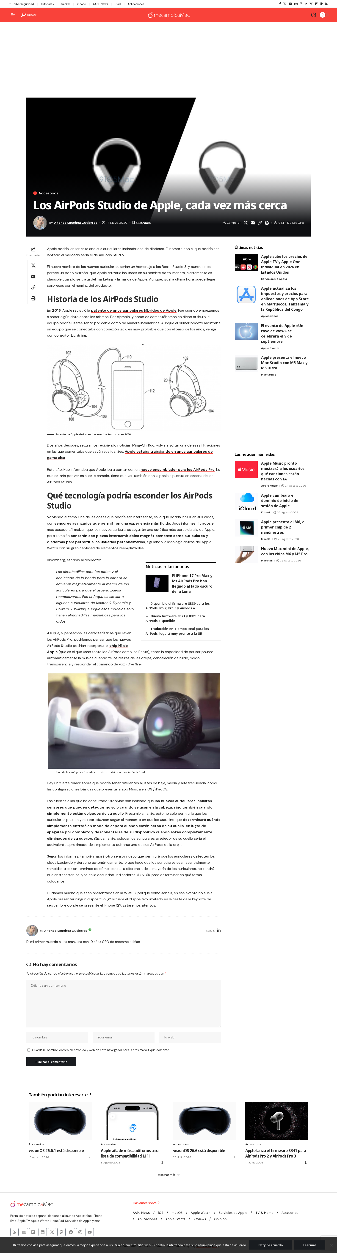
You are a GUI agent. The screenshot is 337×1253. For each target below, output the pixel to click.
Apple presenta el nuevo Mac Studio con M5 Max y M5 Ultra (284, 362)
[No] (331, 1245)
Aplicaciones (136, 4)
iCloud (265, 512)
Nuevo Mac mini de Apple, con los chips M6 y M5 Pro (285, 551)
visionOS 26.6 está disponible (199, 1150)
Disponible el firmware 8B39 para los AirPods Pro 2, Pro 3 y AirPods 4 (178, 605)
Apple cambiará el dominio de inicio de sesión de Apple (279, 500)
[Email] (252, 222)
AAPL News (100, 4)
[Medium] (311, 3)
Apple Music (269, 486)
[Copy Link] (260, 222)
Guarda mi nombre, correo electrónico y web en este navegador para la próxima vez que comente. (101, 1050)
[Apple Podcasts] (321, 3)
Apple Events (270, 348)
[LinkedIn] (306, 3)
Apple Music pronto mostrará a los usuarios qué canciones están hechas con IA (282, 471)
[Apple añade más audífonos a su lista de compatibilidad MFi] (132, 1121)
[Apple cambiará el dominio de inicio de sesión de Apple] (246, 501)
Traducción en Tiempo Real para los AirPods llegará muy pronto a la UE (177, 630)
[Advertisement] (168, 61)
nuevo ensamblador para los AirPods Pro (178, 469)
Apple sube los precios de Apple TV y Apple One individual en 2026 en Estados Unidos (284, 264)
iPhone (81, 4)
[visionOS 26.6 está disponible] (204, 1121)
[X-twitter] (52, 1232)
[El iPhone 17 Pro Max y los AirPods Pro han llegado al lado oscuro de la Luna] (157, 583)
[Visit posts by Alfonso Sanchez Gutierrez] (32, 930)
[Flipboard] (316, 3)
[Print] (267, 222)
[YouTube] (290, 3)
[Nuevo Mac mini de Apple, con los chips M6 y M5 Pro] (246, 554)
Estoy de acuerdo (270, 1245)
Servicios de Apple (274, 279)
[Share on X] (245, 222)
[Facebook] (280, 3)
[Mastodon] (61, 1232)
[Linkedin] (43, 1232)
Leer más (309, 1245)
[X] (284, 3)
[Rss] (326, 3)
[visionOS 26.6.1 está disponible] (60, 1121)
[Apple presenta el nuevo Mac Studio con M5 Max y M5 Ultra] (246, 363)
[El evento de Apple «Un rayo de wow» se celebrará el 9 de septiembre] (246, 331)
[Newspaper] (24, 1232)
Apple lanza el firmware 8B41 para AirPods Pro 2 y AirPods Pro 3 (275, 1153)
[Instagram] (301, 3)
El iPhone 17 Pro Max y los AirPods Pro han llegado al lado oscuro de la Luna (192, 583)
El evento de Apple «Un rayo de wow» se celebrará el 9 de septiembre (282, 333)
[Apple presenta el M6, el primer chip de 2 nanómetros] (246, 528)
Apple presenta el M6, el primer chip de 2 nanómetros (283, 527)
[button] (28, 15)
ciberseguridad (24, 4)
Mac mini (267, 560)
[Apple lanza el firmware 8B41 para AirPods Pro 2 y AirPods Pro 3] (276, 1121)
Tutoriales (47, 4)
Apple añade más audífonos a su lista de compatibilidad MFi (130, 1153)
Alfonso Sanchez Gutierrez (75, 223)
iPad (118, 4)
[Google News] (296, 3)
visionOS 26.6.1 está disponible (56, 1150)
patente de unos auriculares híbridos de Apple (134, 310)
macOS (65, 4)
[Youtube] (90, 1232)
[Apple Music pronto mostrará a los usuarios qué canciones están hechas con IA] (246, 469)
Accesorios (48, 193)
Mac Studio (268, 374)
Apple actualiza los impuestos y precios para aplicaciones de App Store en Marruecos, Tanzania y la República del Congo (285, 299)
